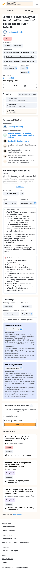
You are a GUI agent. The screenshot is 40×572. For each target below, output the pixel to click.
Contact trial (20, 424)
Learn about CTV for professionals (15, 542)
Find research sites (9, 539)
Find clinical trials (8, 527)
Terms (4, 563)
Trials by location (8, 530)
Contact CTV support (10, 551)
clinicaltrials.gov (17, 514)
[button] (7, 46)
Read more (20, 187)
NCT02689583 (8, 78)
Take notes (18, 86)
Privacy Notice (7, 559)
